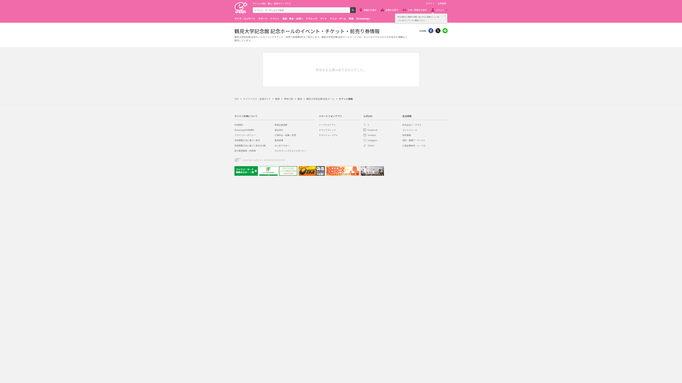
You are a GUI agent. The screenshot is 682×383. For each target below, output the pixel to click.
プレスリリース (409, 129)
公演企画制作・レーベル (414, 145)
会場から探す (391, 9)
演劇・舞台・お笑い (292, 18)
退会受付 (279, 129)
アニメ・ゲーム (338, 18)
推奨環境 (279, 140)
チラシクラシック (327, 129)
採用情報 (406, 135)
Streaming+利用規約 (244, 129)
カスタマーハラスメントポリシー (291, 150)
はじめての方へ (282, 145)
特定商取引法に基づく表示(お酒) (250, 145)
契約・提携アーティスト (413, 140)
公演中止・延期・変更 (285, 135)
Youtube (372, 135)
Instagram (372, 140)
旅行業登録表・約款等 (245, 150)
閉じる (445, 15)
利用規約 (238, 124)
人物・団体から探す (417, 9)
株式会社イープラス (411, 124)
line (445, 30)
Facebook (372, 129)
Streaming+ (363, 18)
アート (323, 18)
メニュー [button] (440, 9)
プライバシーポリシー (245, 135)
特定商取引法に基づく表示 (247, 140)
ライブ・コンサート (244, 18)
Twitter (437, 30)
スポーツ (262, 18)
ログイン (430, 3)
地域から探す (370, 9)
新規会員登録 (281, 124)
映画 (351, 18)
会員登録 (442, 3)
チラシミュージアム (328, 135)
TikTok (371, 145)
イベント (274, 18)
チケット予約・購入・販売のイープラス (272, 3)
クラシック (311, 18)
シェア (430, 30)
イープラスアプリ (327, 124)
